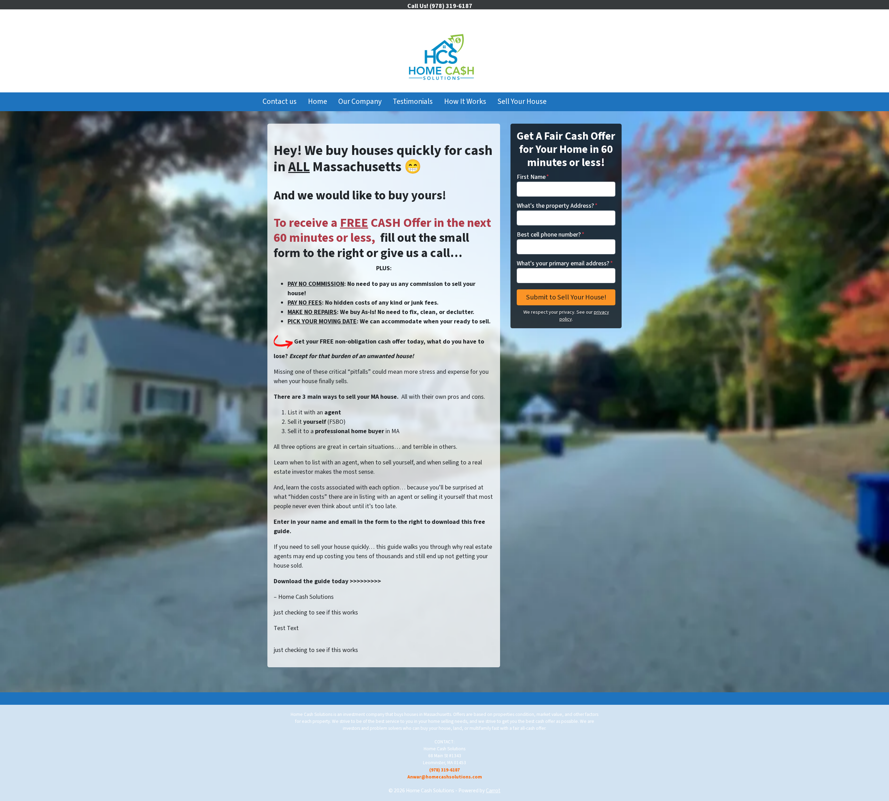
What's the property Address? (557, 205)
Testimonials (413, 101)
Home (317, 101)
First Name (533, 177)
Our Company (360, 101)
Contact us (280, 101)
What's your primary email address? (565, 263)
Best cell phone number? (550, 234)
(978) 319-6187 (444, 770)
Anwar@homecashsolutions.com (444, 777)
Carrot (493, 790)
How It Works (465, 101)
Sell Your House (522, 101)
